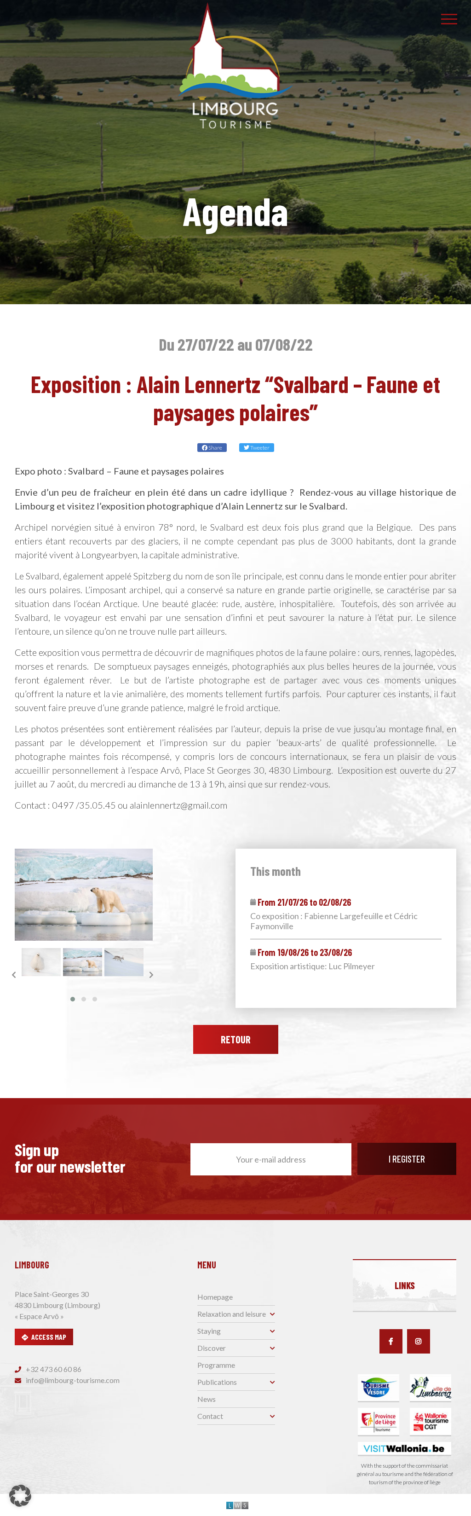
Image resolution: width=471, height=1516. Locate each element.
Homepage (215, 1296)
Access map (48, 1336)
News (206, 1398)
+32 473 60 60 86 (52, 1369)
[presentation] (14, 975)
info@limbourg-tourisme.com (72, 1380)
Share (214, 447)
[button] (72, 999)
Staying (209, 1330)
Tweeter (259, 447)
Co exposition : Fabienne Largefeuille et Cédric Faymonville (334, 921)
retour (236, 1039)
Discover (211, 1347)
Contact (210, 1416)
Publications (217, 1381)
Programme (216, 1364)
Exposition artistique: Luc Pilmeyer (312, 966)
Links (405, 1285)
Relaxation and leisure (231, 1313)
